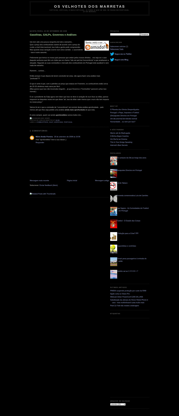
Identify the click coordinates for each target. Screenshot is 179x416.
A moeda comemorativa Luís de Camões (132, 195)
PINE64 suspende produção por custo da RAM (128, 291)
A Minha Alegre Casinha (119, 136)
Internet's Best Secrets (119, 145)
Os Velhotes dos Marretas (89, 6)
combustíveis (42, 122)
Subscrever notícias (117, 46)
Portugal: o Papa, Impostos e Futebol (124, 112)
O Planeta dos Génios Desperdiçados (124, 109)
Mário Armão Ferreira (44, 137)
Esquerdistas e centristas (126, 246)
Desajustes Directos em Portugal (129, 170)
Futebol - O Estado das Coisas (128, 221)
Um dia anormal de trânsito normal (123, 119)
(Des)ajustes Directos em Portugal (123, 116)
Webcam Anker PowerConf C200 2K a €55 (126, 297)
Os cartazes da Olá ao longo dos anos (131, 158)
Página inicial (72, 180)
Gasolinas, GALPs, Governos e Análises (53, 34)
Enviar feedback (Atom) (49, 185)
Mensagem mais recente (39, 180)
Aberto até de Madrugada (120, 133)
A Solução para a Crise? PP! (127, 233)
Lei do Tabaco (122, 183)
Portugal (68, 122)
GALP (51, 122)
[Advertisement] (89, 22)
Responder (40, 142)
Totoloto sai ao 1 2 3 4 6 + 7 (127, 271)
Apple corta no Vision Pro (120, 294)
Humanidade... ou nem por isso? (122, 122)
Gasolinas (58, 122)
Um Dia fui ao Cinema (118, 139)
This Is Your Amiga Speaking (121, 142)
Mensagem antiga (102, 180)
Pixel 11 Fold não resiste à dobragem (124, 306)
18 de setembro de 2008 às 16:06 (67, 137)
